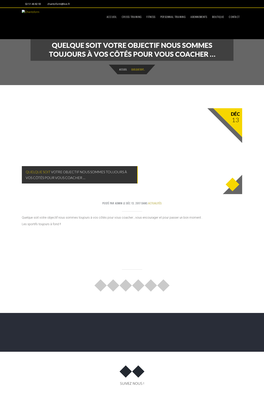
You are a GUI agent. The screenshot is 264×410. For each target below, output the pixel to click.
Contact (234, 17)
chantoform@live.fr (58, 4)
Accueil (112, 17)
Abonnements (199, 17)
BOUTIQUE (218, 17)
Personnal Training (173, 17)
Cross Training (132, 17)
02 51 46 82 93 (33, 4)
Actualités (155, 203)
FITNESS (150, 17)
